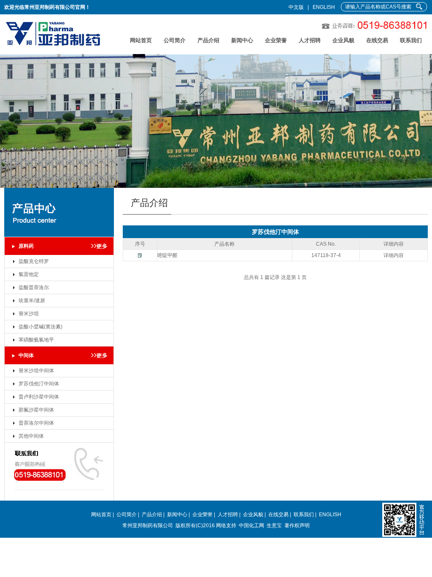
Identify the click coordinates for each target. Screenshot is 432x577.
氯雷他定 (29, 274)
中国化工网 (251, 525)
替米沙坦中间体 (36, 371)
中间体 (26, 355)
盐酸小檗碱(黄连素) (40, 327)
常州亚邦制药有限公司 (147, 525)
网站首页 (141, 40)
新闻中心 (242, 40)
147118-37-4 (326, 255)
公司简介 (175, 40)
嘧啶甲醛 (167, 255)
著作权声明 (297, 525)
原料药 (26, 246)
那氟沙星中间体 (36, 410)
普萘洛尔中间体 (36, 423)
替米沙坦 (29, 314)
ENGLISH (324, 7)
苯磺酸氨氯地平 (36, 340)
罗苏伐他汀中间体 (39, 384)
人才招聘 (310, 40)
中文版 (296, 7)
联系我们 (411, 40)
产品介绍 (208, 40)
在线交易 (377, 40)
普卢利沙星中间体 (39, 397)
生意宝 (274, 525)
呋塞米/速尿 (32, 300)
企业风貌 (343, 40)
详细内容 (393, 255)
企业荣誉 (276, 40)
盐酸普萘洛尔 (34, 287)
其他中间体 (31, 436)
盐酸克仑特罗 (34, 261)
